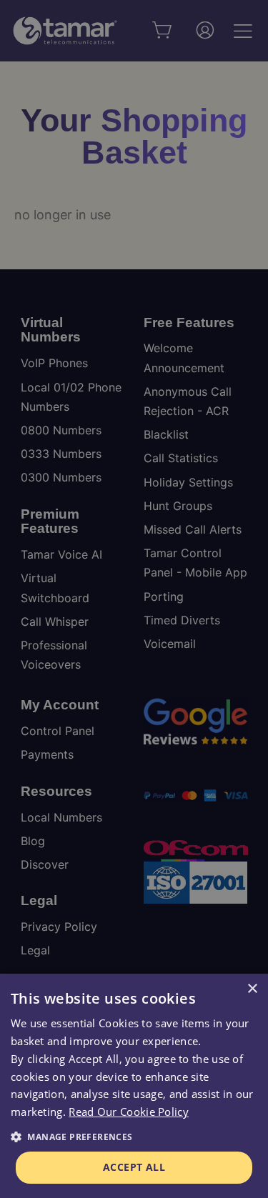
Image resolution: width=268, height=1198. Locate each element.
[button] (134, 1137)
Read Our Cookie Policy (129, 1111)
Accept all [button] (134, 1167)
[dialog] (134, 1086)
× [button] (252, 989)
